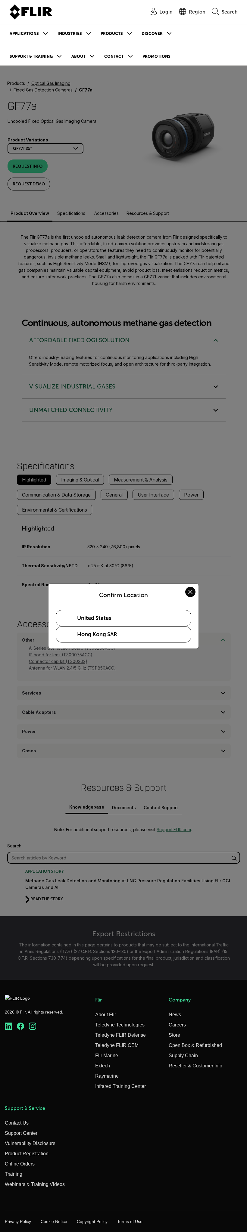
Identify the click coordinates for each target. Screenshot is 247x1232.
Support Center (21, 1133)
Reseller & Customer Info (195, 1065)
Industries (70, 33)
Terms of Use (129, 1221)
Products (112, 33)
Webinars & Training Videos (35, 1184)
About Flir (105, 1014)
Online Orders (20, 1163)
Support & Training (31, 56)
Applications (24, 33)
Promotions (156, 56)
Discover (152, 33)
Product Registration (26, 1153)
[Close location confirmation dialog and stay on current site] (190, 592)
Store (174, 1035)
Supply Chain (183, 1055)
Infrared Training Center (120, 1086)
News (175, 1014)
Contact (114, 56)
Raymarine (107, 1076)
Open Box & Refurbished (195, 1045)
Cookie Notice (54, 1221)
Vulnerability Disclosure (30, 1143)
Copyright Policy (92, 1221)
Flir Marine (106, 1055)
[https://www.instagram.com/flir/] (32, 1026)
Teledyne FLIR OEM (117, 1045)
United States (94, 618)
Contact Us (17, 1122)
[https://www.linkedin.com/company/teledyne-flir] (8, 1026)
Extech (102, 1065)
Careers (177, 1024)
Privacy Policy (18, 1221)
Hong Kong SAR (97, 634)
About (78, 56)
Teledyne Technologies (120, 1024)
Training (13, 1174)
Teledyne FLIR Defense (120, 1035)
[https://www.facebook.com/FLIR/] (20, 1026)
